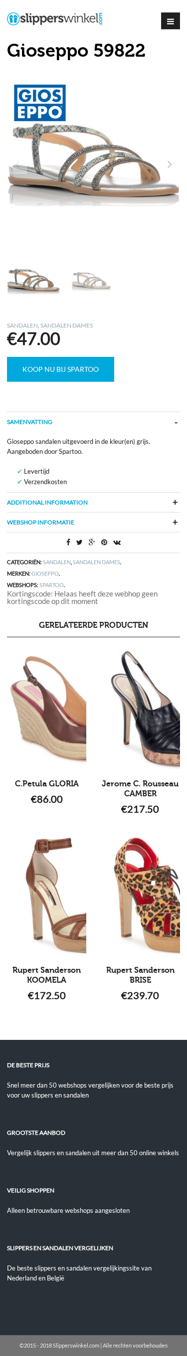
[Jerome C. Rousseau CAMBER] (140, 709)
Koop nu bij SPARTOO (60, 369)
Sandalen (22, 325)
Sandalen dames (66, 325)
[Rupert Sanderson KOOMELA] (46, 895)
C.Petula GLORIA (47, 783)
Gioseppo (45, 573)
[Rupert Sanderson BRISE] (140, 895)
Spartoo (51, 585)
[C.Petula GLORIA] (46, 709)
